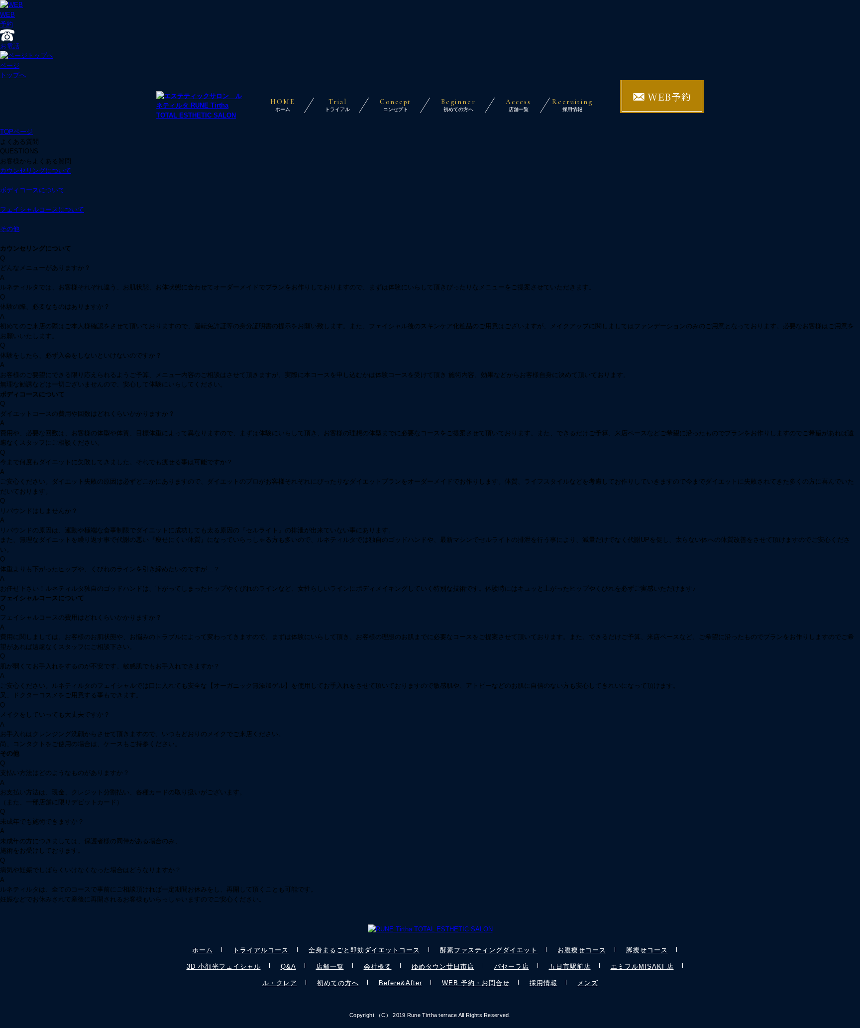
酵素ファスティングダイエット (489, 950)
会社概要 (378, 966)
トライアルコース (261, 950)
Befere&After (400, 983)
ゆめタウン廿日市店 (443, 966)
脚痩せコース (647, 950)
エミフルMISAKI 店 (642, 966)
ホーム (282, 105)
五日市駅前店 (570, 966)
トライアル (337, 105)
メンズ (587, 983)
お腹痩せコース (581, 950)
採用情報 (572, 105)
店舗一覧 (518, 105)
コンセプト (395, 105)
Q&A (288, 966)
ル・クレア (279, 983)
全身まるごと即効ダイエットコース (364, 950)
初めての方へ (458, 105)
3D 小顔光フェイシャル (224, 966)
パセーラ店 (511, 966)
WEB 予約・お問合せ (476, 983)
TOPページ (16, 131)
